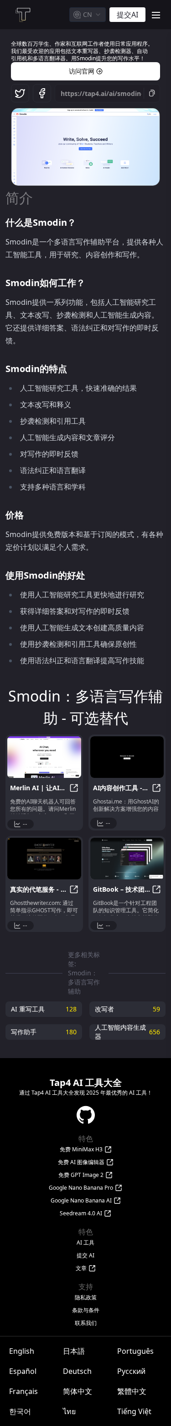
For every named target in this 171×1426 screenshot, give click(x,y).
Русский (131, 1371)
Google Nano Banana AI (81, 1200)
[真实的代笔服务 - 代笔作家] (44, 858)
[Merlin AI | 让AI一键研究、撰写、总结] (44, 757)
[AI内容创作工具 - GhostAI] (127, 757)
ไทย (69, 1411)
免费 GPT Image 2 (81, 1175)
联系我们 (86, 1323)
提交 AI (85, 1255)
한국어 (20, 1411)
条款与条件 (85, 1310)
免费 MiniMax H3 (81, 1149)
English (21, 1351)
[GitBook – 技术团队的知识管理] (127, 858)
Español (22, 1371)
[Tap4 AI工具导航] (22, 14)
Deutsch (77, 1371)
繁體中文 (131, 1391)
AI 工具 (85, 1242)
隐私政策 (86, 1297)
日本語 (74, 1351)
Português (135, 1351)
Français (23, 1391)
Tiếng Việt (134, 1411)
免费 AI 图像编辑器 (81, 1162)
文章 (81, 1268)
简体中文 (77, 1391)
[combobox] (87, 14)
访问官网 (81, 71)
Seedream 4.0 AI (81, 1213)
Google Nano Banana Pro (81, 1188)
